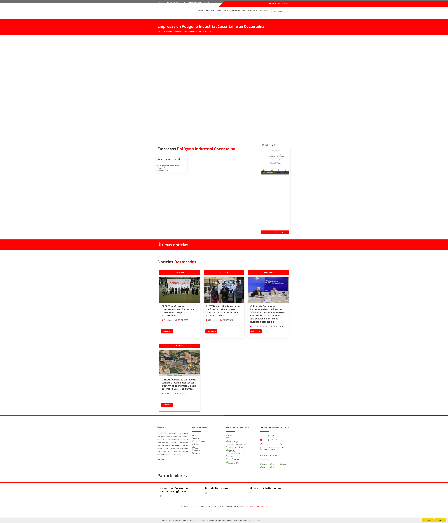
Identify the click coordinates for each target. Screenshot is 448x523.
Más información (255, 520)
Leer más (161, 459)
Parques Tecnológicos (235, 453)
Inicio (200, 10)
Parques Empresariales (236, 444)
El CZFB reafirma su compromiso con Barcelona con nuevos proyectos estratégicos (178, 311)
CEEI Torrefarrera (268, 173)
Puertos (229, 456)
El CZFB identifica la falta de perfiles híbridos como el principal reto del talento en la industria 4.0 (223, 311)
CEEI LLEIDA (233, 442)
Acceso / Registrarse (279, 3)
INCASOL (167, 393)
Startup (229, 435)
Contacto (264, 10)
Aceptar (428, 520)
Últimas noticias (173, 244)
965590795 (163, 170)
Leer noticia (167, 331)
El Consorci (212, 320)
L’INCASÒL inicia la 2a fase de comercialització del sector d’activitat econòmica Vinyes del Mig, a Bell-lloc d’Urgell (179, 384)
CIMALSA (231, 451)
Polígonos (168, 31)
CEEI (227, 438)
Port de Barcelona (259, 326)
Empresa (210, 10)
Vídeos (197, 448)
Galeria (197, 450)
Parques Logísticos (234, 447)
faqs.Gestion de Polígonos (257, 506)
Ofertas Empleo (238, 10)
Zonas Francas (232, 459)
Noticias (251, 10)
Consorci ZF (233, 463)
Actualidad (168, 320)
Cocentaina (178, 31)
